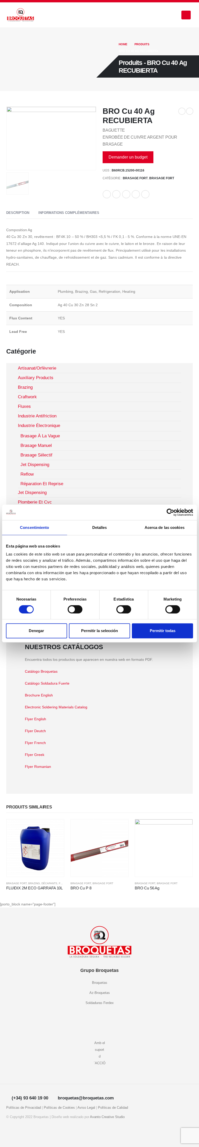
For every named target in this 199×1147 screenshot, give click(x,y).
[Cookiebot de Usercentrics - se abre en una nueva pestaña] (170, 512)
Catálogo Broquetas (41, 671)
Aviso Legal (86, 1107)
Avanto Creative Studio (107, 1117)
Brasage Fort (135, 178)
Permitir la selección (99, 630)
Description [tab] (17, 213)
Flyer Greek (34, 755)
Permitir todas (162, 630)
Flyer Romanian (38, 766)
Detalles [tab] (99, 527)
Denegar (36, 630)
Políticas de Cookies (59, 1107)
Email (145, 194)
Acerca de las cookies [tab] (164, 527)
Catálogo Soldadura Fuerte (47, 683)
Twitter (116, 194)
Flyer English (35, 719)
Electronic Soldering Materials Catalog (56, 707)
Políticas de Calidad (113, 1107)
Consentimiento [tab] (34, 527)
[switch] (75, 609)
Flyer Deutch (35, 731)
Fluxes (64, 883)
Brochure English (39, 695)
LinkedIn (126, 194)
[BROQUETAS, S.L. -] (20, 15)
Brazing (34, 883)
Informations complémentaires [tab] (68, 213)
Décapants (49, 883)
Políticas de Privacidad (23, 1107)
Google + (136, 194)
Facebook (107, 194)
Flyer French (35, 743)
